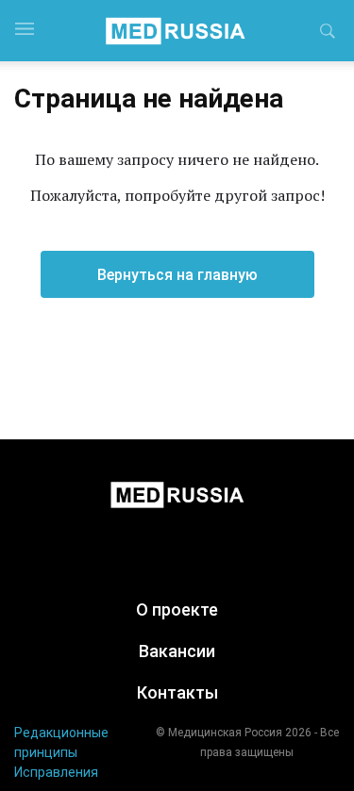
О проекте (177, 609)
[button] (327, 34)
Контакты (177, 692)
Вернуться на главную (177, 275)
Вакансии (177, 651)
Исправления (56, 772)
